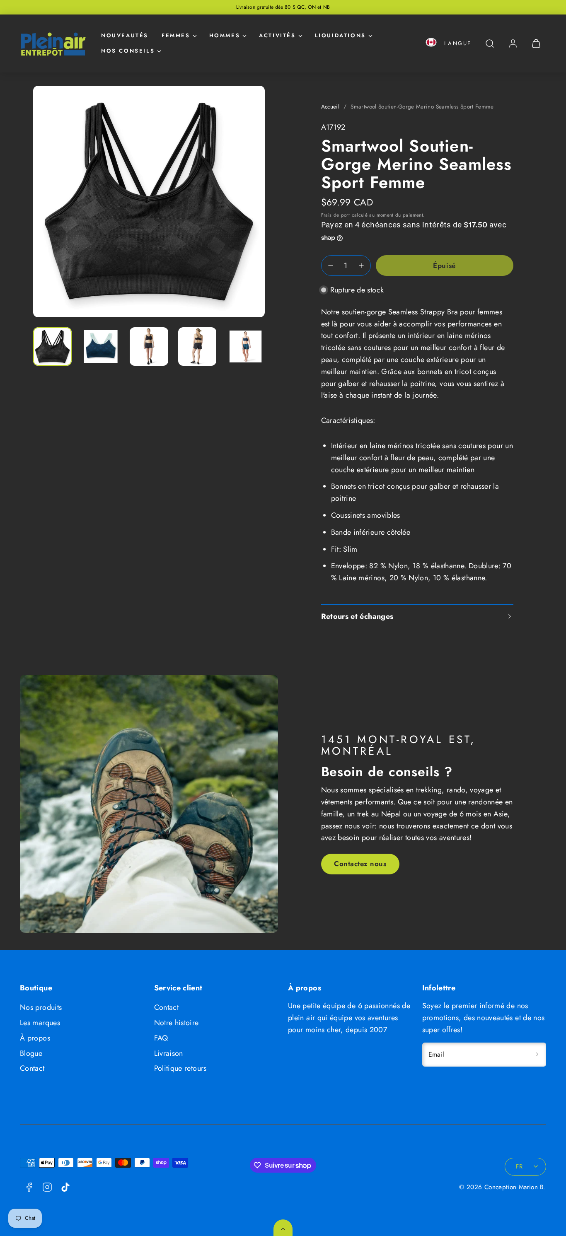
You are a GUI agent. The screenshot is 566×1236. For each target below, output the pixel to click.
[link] (513, 43)
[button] (431, 44)
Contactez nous (360, 864)
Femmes (176, 35)
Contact (32, 1068)
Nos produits (41, 1007)
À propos (35, 1038)
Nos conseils (128, 51)
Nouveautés (124, 35)
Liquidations (340, 35)
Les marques (40, 1022)
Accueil (330, 107)
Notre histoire (176, 1022)
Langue (458, 43)
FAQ (161, 1038)
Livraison (168, 1053)
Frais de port (335, 214)
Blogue (31, 1053)
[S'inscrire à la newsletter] (537, 1055)
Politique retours (180, 1068)
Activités (277, 35)
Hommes (224, 35)
